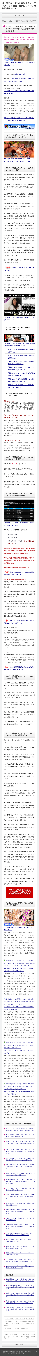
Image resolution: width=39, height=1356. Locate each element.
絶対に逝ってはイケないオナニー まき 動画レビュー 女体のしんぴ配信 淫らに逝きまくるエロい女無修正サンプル (20, 1309)
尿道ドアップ (12, 1323)
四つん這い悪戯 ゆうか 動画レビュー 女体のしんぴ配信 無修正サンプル (28, 1336)
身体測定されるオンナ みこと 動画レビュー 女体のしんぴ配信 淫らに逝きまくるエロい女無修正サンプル (20, 1166)
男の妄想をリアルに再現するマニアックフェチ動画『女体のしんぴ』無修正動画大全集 (19, 5)
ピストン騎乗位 (8, 1321)
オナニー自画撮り (9, 1319)
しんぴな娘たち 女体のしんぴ (20, 1328)
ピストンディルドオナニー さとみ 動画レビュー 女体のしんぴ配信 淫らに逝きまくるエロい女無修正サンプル (20, 1151)
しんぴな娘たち (30, 1319)
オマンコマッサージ (20, 1319)
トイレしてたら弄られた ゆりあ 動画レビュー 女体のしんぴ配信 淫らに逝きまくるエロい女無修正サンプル (20, 1143)
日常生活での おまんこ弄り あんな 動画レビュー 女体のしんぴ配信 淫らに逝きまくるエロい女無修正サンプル (20, 1226)
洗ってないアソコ (21, 1323)
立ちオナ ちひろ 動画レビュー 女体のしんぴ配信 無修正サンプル (11, 1336)
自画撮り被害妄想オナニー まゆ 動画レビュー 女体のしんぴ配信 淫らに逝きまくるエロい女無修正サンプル (20, 1196)
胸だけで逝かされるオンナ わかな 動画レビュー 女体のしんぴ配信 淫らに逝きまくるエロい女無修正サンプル (20, 1211)
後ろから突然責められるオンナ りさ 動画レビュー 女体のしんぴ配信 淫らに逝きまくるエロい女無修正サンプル (20, 1286)
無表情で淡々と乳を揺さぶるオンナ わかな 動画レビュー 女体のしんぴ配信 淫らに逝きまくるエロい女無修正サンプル (20, 1181)
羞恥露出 (29, 1323)
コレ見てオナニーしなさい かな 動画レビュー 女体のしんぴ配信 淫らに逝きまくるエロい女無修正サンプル (20, 1294)
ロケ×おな (16, 1321)
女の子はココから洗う (25, 1321)
